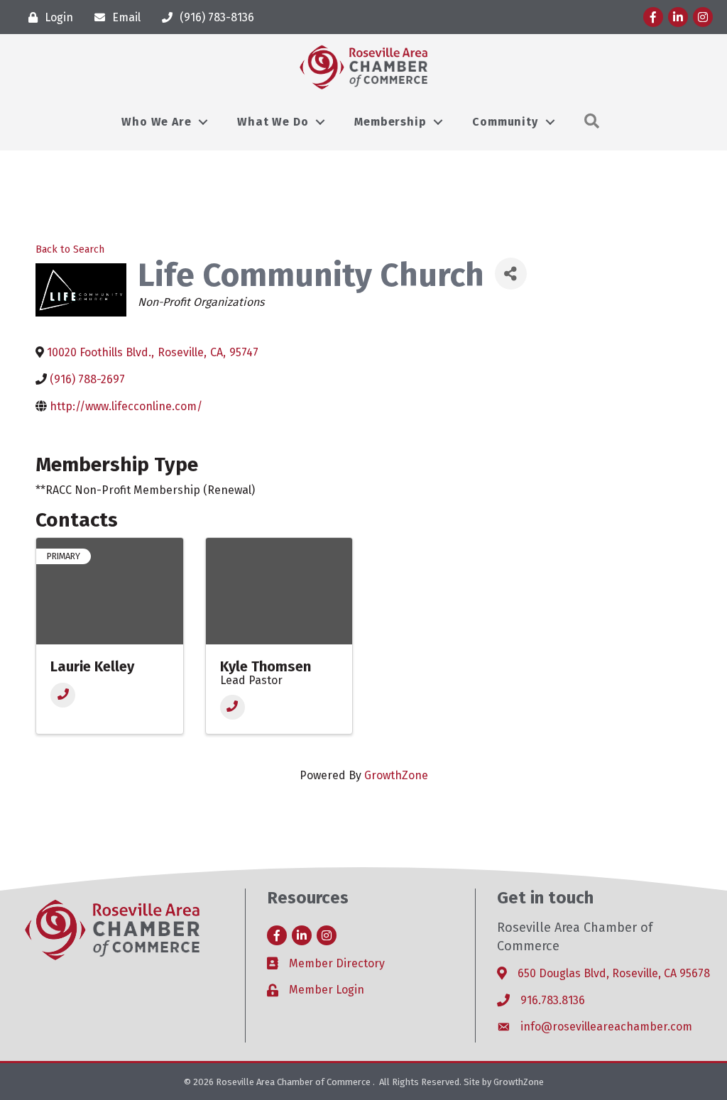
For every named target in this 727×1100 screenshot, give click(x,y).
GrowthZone (396, 775)
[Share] (511, 274)
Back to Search (69, 249)
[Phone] (62, 695)
